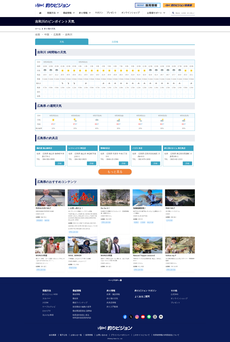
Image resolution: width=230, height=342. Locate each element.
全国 (37, 34)
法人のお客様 (48, 315)
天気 (62, 42)
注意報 (115, 42)
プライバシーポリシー (120, 335)
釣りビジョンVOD (50, 294)
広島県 (57, 34)
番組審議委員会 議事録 (82, 311)
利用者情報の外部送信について (166, 335)
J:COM (45, 302)
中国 (46, 34)
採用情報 (89, 335)
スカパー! (46, 298)
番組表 (75, 298)
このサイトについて (141, 335)
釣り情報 (111, 290)
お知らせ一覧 (76, 335)
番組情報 (77, 290)
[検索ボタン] (173, 13)
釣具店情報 (111, 302)
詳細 (59, 163)
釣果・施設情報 (113, 294)
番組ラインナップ (80, 302)
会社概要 (52, 335)
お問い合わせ (101, 335)
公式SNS (174, 294)
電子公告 (63, 335)
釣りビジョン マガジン (146, 290)
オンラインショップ (179, 298)
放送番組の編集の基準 (82, 307)
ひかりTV (46, 311)
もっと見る (115, 171)
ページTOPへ (114, 280)
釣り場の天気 (49, 29)
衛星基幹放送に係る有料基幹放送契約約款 (82, 316)
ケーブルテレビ (49, 307)
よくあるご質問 (142, 296)
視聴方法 (46, 290)
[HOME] (40, 13)
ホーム (38, 29)
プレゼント (175, 302)
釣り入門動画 (112, 307)
